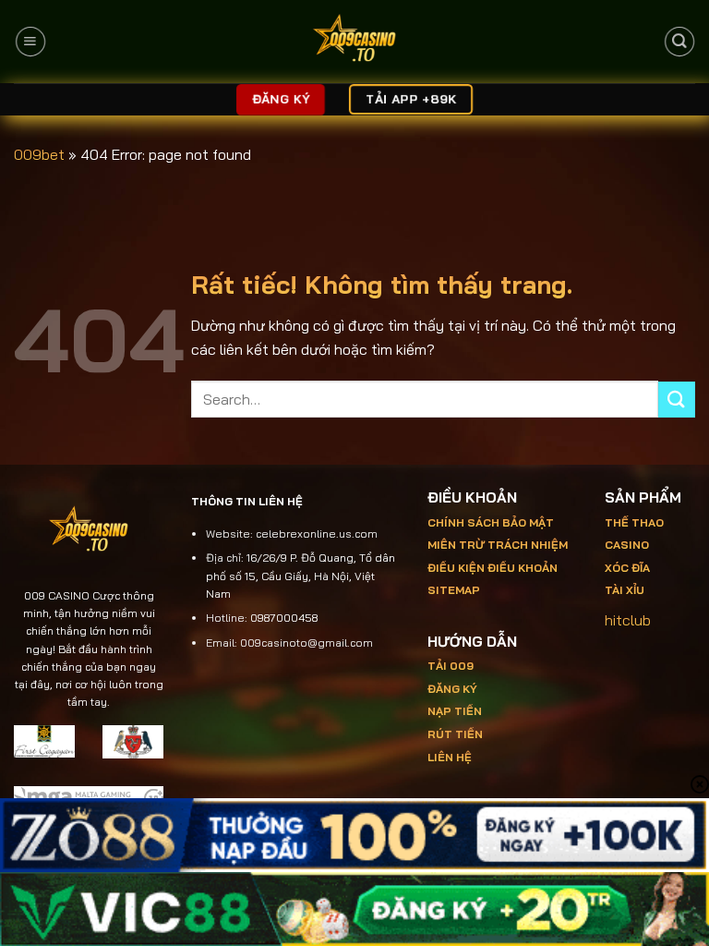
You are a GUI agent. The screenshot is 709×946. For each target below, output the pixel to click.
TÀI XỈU (624, 590)
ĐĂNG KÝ (452, 689)
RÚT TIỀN (455, 734)
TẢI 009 (450, 666)
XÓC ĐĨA (629, 568)
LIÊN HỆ (449, 757)
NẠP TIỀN (454, 711)
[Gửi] (676, 400)
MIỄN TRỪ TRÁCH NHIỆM (497, 545)
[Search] (679, 41)
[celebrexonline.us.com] (355, 41)
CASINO (627, 545)
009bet (39, 154)
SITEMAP (453, 590)
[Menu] (30, 41)
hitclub (628, 620)
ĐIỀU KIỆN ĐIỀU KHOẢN (492, 568)
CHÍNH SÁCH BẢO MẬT (490, 522)
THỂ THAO (634, 522)
